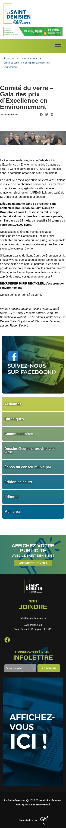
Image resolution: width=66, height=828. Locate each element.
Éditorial (11, 497)
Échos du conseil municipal (27, 467)
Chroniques (14, 419)
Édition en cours (18, 482)
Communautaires (18, 434)
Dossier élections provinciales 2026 (29, 450)
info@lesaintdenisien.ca (33, 618)
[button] (41, 115)
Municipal (12, 512)
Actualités (12, 404)
